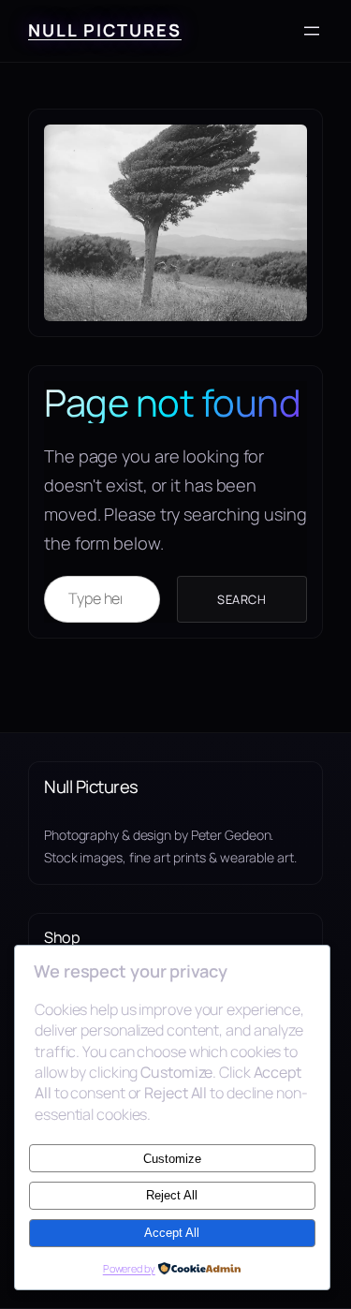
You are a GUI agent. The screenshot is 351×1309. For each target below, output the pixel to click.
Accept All (171, 1233)
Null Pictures (105, 30)
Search (241, 599)
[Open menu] (311, 31)
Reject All (171, 1195)
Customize (172, 1159)
